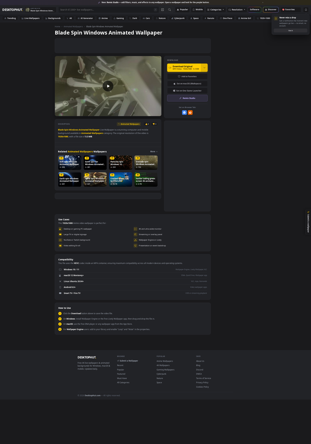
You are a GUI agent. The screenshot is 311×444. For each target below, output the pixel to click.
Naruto (210, 18)
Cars (148, 18)
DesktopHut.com (92, 395)
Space (196, 18)
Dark (134, 18)
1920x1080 (63, 136)
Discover (272, 9)
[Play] (59, 113)
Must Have (122, 378)
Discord (199, 369)
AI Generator (87, 18)
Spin (66, 129)
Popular (184, 9)
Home (57, 26)
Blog (198, 365)
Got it (290, 30)
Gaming (120, 18)
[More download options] (204, 68)
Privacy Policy (202, 382)
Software (254, 9)
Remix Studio (189, 98)
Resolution (237, 9)
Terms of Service (203, 378)
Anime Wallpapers (165, 361)
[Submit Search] (169, 10)
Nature (162, 18)
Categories (215, 9)
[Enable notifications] (306, 9)
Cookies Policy (202, 386)
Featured (121, 374)
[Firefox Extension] (190, 112)
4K (70, 18)
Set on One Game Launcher (189, 91)
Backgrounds (54, 18)
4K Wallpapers (163, 365)
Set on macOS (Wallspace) (189, 84)
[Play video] (108, 86)
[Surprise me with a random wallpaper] (162, 10)
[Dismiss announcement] (263, 2)
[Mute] (139, 113)
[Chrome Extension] (184, 112)
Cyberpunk (179, 18)
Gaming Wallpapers (165, 369)
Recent (120, 365)
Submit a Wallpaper (129, 360)
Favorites (291, 9)
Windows (73, 129)
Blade (61, 129)
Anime (105, 18)
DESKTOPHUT (87, 357)
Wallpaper (94, 129)
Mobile (199, 9)
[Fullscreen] (157, 113)
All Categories (123, 382)
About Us (200, 361)
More (152, 151)
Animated (84, 129)
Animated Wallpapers (73, 26)
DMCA (199, 374)
